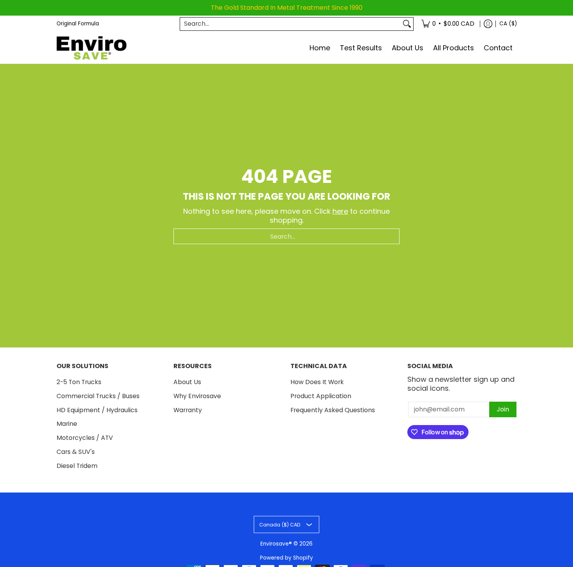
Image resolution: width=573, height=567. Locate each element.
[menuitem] (448, 24)
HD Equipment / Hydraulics (97, 410)
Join (503, 409)
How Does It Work (317, 381)
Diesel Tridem (77, 465)
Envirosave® (276, 544)
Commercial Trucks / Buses (98, 396)
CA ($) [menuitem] (508, 23)
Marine (67, 423)
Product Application (320, 396)
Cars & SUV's (76, 451)
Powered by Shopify (286, 558)
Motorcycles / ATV (85, 437)
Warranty (187, 410)
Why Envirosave (197, 396)
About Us (187, 381)
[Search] (407, 24)
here (340, 211)
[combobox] (290, 24)
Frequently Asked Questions (332, 410)
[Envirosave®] (92, 48)
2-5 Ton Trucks (79, 381)
